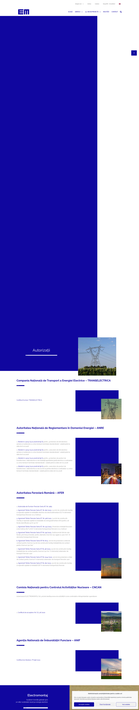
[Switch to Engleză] (119, 4)
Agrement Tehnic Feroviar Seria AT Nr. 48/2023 (34, 549)
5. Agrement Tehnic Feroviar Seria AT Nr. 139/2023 (34, 532)
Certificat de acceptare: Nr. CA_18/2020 (31, 612)
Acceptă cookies (84, 704)
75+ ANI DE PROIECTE (91, 12)
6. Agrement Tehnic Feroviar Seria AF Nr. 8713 (32, 541)
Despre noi (78, 4)
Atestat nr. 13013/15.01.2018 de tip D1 (30, 442)
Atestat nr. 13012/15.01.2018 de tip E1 (31, 458)
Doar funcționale (105, 704)
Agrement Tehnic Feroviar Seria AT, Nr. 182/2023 (34, 510)
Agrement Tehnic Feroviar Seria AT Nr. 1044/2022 (35, 557)
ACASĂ (70, 12)
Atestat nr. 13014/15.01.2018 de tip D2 (30, 450)
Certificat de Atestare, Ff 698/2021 (28, 660)
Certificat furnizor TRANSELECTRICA (29, 400)
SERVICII (77, 12)
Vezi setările (126, 704)
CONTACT (115, 12)
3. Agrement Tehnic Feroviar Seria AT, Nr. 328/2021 (34, 518)
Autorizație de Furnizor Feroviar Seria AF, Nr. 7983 (35, 506)
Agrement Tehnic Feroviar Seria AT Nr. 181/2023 (34, 563)
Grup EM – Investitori (109, 4)
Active (89, 4)
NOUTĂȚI (106, 12)
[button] (120, 11)
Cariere (97, 4)
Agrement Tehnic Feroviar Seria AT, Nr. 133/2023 (35, 527)
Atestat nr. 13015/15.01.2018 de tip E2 (30, 466)
